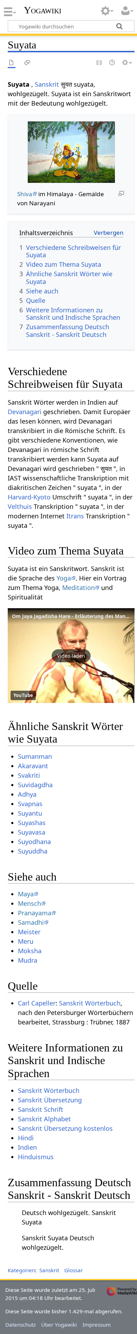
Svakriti (29, 775)
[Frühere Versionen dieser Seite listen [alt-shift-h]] (112, 63)
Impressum (97, 1324)
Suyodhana (34, 841)
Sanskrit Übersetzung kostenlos (65, 1128)
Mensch (29, 903)
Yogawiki (42, 10)
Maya (26, 894)
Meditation (78, 587)
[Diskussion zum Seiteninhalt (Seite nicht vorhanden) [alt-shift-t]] (27, 63)
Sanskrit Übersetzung (50, 1100)
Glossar (73, 1270)
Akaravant (33, 766)
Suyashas (32, 822)
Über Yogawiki (59, 1324)
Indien (27, 1147)
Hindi (26, 1138)
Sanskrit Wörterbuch (89, 1003)
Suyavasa (31, 832)
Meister (29, 932)
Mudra (27, 960)
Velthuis (20, 506)
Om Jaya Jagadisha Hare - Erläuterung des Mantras (73, 616)
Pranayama (34, 913)
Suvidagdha (35, 785)
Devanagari (24, 411)
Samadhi (31, 922)
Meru (25, 941)
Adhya (27, 794)
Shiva (24, 194)
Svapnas (30, 803)
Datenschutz (20, 1324)
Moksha (29, 951)
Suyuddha (32, 851)
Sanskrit (47, 84)
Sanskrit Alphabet (44, 1119)
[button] (71, 655)
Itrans (75, 516)
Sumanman (35, 756)
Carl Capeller (37, 1003)
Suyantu (30, 813)
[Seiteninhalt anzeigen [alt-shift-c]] (11, 63)
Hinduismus (36, 1157)
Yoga (64, 578)
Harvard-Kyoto (29, 497)
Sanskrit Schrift (40, 1109)
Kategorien (21, 1270)
